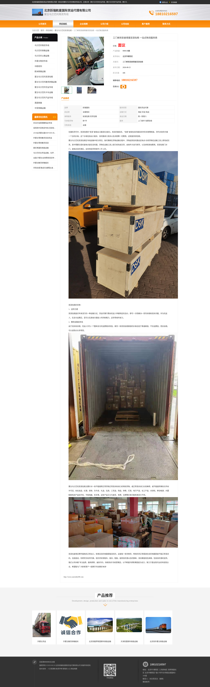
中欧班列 (38, 66)
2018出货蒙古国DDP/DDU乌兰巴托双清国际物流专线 (44, 133)
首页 (42, 30)
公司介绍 (104, 24)
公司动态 (125, 24)
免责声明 (59, 669)
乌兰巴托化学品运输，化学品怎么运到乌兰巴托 (44, 153)
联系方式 (166, 24)
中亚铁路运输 (40, 108)
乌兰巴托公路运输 (42, 56)
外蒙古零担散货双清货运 (42, 138)
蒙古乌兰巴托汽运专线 (44, 98)
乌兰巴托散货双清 (133, 641)
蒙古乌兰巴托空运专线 (44, 87)
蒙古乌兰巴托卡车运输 (44, 92)
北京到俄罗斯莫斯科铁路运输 (46, 641)
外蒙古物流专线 (41, 61)
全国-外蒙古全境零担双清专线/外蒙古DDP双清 (44, 158)
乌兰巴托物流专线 (42, 45)
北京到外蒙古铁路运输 (104, 641)
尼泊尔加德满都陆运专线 (42, 123)
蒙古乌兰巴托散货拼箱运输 (46, 82)
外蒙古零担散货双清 (41, 143)
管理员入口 (66, 669)
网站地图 (74, 669)
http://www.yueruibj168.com (73, 577)
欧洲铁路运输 (40, 71)
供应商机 (63, 24)
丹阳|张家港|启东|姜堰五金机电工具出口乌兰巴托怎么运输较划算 (44, 168)
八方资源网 (52, 669)
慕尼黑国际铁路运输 (41, 148)
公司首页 (42, 24)
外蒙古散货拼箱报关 (41, 163)
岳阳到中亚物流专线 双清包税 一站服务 (44, 128)
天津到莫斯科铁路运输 (75, 641)
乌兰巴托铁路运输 (42, 51)
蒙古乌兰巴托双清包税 (63, 30)
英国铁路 (38, 103)
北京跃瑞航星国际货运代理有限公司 (68, 665)
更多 (54, 117)
